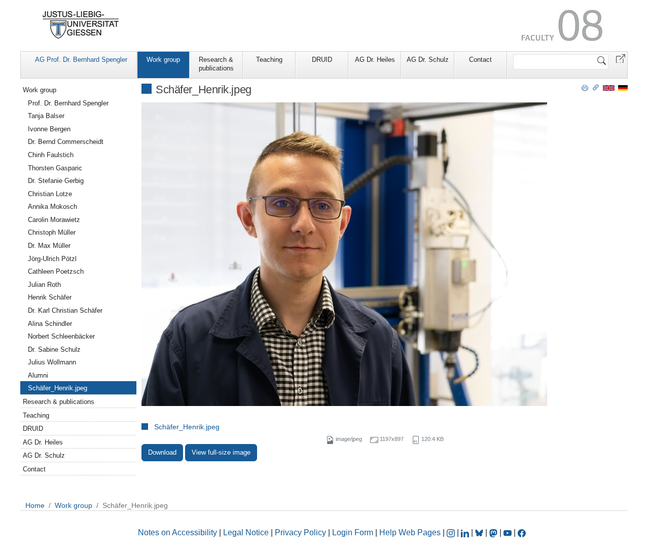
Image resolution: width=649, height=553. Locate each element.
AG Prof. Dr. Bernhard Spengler (81, 59)
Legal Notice (246, 532)
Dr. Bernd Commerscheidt (65, 141)
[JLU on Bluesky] (480, 532)
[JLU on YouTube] (508, 532)
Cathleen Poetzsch (56, 271)
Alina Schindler (50, 323)
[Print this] (585, 87)
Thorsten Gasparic (55, 168)
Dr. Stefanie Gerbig (56, 181)
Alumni (38, 375)
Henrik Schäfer (49, 297)
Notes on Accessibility (178, 532)
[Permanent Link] (596, 87)
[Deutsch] (623, 87)
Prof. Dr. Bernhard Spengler (68, 103)
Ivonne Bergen (49, 129)
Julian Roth (44, 284)
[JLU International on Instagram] (452, 532)
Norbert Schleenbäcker (61, 336)
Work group (163, 59)
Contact (480, 59)
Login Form (352, 532)
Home (35, 505)
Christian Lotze (50, 194)
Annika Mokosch (52, 206)
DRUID (322, 59)
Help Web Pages (410, 532)
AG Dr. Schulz (428, 59)
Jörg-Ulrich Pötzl (52, 259)
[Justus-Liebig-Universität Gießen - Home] (81, 25)
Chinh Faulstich (51, 155)
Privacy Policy (300, 532)
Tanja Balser (46, 116)
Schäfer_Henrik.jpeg (187, 427)
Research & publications (216, 64)
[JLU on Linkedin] (466, 532)
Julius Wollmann (52, 362)
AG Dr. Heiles (375, 59)
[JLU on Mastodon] (494, 532)
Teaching (269, 59)
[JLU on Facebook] (522, 532)
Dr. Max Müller (49, 245)
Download (162, 452)
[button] (620, 58)
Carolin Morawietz (54, 220)
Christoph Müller (52, 232)
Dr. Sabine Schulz (54, 349)
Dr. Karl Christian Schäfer (65, 310)
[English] (609, 87)
